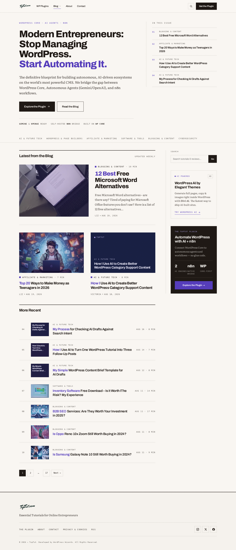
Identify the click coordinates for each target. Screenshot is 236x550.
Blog (55, 6)
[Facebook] (213, 529)
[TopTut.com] (25, 6)
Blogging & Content (161, 138)
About (69, 6)
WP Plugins (42, 6)
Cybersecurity (188, 138)
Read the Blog (70, 106)
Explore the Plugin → (194, 285)
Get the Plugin (206, 6)
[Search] (191, 6)
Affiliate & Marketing (102, 138)
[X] (205, 529)
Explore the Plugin (35, 106)
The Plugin (26, 529)
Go (212, 159)
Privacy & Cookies (75, 529)
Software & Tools (132, 138)
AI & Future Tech (30, 138)
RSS (93, 529)
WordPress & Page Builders (64, 138)
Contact (81, 6)
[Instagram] (197, 529)
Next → (57, 473)
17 (46, 473)
